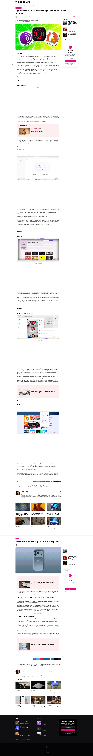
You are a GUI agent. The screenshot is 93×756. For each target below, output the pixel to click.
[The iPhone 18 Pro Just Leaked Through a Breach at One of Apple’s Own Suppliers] (23, 521)
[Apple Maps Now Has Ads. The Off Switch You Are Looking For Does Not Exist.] (23, 685)
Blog (44, 1)
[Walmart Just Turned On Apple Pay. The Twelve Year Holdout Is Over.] (54, 700)
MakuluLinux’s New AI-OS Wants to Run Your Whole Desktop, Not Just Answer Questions (22, 514)
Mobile (37, 1)
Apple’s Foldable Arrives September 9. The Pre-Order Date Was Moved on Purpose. (23, 707)
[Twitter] (12, 57)
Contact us (38, 750)
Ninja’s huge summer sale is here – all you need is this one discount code (44, 392)
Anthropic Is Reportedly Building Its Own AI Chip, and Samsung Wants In (37, 529)
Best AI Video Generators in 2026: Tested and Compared (72, 34)
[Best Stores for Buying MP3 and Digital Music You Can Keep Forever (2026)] (17, 723)
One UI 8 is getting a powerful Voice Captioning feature (42, 645)
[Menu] (16, 2)
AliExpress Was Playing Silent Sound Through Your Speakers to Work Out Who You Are (72, 23)
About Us (33, 750)
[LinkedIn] (12, 59)
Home (33, 1)
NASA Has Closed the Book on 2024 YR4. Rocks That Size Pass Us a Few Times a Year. (48, 728)
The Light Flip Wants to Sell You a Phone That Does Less (37, 514)
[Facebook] (12, 54)
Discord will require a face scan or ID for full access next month (27, 727)
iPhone (17, 655)
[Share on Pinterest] (75, 16)
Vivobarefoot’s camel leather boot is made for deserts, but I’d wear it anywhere (44, 130)
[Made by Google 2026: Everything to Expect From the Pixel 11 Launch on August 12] (54, 507)
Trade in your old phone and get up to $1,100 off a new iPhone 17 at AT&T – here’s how (26, 733)
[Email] (12, 64)
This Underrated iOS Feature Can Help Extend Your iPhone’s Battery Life (43, 583)
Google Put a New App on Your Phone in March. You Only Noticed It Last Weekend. (54, 693)
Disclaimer (50, 750)
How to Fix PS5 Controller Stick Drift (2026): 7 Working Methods (72, 29)
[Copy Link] (12, 67)
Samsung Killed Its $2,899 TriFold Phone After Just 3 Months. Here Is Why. (53, 529)
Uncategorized (18, 7)
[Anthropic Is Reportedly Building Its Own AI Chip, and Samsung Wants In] (38, 521)
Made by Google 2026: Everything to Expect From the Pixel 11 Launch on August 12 (53, 514)
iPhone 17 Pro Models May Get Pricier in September (28, 486)
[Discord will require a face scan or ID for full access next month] (17, 728)
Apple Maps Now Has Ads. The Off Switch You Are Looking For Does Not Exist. (22, 693)
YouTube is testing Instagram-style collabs (47, 486)
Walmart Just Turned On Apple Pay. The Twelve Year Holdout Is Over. (53, 707)
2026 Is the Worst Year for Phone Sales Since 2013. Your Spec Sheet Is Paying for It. (38, 707)
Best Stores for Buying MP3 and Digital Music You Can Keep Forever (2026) (26, 722)
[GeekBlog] (24, 2)
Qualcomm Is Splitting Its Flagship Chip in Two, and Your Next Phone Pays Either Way (38, 693)
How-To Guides (49, 1)
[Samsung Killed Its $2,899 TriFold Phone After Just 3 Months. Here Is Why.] (54, 521)
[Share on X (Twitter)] (73, 16)
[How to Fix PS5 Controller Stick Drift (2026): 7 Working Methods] (65, 29)
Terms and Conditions (57, 750)
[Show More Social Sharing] (77, 16)
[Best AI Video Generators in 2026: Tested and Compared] (65, 35)
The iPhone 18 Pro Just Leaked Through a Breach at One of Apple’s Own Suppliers (22, 529)
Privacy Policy (72, 64)
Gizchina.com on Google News (35, 636)
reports (21, 599)
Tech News (41, 1)
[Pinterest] (12, 62)
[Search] (77, 2)
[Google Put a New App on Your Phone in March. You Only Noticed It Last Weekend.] (54, 685)
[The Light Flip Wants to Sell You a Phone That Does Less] (38, 507)
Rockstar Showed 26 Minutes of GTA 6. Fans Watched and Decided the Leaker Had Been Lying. (48, 722)
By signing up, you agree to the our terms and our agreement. (71, 64)
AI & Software (55, 1)
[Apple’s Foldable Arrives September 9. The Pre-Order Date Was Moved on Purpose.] (23, 700)
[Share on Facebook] (71, 16)
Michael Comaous (20, 16)
